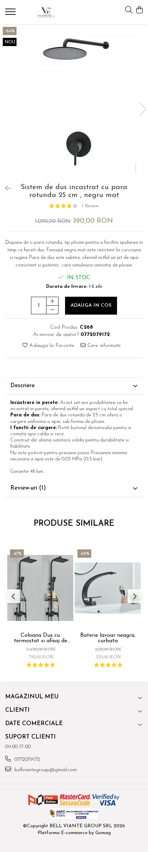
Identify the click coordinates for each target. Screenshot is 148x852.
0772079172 (26, 759)
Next (142, 109)
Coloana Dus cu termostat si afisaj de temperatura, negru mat (40, 638)
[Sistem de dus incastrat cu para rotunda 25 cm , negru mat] (74, 102)
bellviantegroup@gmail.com (45, 770)
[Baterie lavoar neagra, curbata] (108, 588)
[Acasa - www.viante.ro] (46, 12)
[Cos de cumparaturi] (139, 10)
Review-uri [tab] (28, 488)
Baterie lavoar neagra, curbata (107, 638)
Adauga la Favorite (51, 345)
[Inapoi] (5, 189)
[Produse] (11, 14)
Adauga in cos (91, 305)
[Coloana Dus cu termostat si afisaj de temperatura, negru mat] (40, 588)
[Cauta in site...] (129, 10)
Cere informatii (103, 345)
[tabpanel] (74, 102)
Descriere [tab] (22, 386)
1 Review (90, 206)
